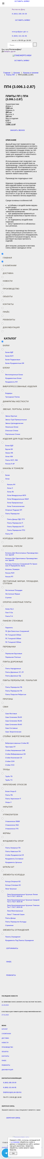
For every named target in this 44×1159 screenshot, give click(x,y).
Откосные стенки (11, 430)
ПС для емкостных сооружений (17, 631)
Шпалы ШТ (8, 867)
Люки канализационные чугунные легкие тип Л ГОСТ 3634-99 (22, 895)
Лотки (7, 479)
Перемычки (9, 647)
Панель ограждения (12, 937)
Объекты (8, 296)
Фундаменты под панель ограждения (19, 940)
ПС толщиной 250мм (13, 635)
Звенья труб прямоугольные (16, 420)
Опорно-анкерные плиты (17, 602)
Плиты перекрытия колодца (15, 922)
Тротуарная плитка (12, 397)
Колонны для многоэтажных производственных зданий (22, 554)
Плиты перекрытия (12, 513)
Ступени (8, 597)
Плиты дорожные (13, 662)
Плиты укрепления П (13, 799)
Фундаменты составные (14, 859)
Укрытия (8, 807)
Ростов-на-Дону (18, 9)
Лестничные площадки (13, 590)
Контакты (8, 304)
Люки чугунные (11, 889)
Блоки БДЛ (9, 445)
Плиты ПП (9, 534)
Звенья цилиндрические (14, 423)
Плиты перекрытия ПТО (16, 530)
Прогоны (8, 699)
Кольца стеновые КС (13, 885)
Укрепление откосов (15, 785)
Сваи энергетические (13, 732)
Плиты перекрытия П (15, 523)
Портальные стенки (12, 434)
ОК (13, 1153)
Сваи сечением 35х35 (13, 721)
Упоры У (8, 802)
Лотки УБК (9, 456)
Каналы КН (11, 484)
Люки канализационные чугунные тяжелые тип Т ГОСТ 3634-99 (23, 906)
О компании (9, 265)
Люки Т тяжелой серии (15, 914)
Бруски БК (9, 449)
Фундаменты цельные (13, 862)
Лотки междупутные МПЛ (16, 495)
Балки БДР (9, 352)
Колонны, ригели (12, 546)
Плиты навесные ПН (13, 851)
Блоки (6, 368)
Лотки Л (10, 488)
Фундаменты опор (13, 841)
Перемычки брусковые (13, 653)
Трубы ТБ (8, 776)
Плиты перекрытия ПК (13, 691)
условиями (15, 1142)
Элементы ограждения (16, 930)
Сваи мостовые (11, 713)
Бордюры (8, 393)
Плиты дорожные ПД (13, 676)
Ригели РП (9, 577)
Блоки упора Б (10, 791)
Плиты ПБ (9, 795)
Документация (11, 327)
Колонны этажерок (12, 569)
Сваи (5, 707)
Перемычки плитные (13, 657)
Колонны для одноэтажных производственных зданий (21, 559)
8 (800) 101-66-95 (19, 36)
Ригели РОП (9, 573)
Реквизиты (9, 320)
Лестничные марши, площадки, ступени (21, 582)
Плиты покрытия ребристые (15, 694)
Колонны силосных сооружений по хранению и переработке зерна (21, 565)
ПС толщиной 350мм (13, 642)
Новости (8, 281)
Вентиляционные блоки (14, 374)
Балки (6, 345)
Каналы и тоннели (13, 468)
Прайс (6, 312)
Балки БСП (9, 356)
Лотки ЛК (10, 492)
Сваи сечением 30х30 (13, 717)
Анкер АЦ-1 (9, 609)
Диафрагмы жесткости (16, 401)
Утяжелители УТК (11, 829)
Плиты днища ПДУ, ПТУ (16, 519)
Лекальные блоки (11, 427)
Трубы (6, 769)
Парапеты (9, 627)
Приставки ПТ (10, 747)
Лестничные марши (12, 594)
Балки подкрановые (12, 359)
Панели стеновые (13, 621)
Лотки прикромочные (15, 503)
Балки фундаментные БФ (14, 363)
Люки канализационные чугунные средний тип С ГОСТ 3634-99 (23, 901)
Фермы (6, 833)
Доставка (8, 273)
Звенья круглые (11, 416)
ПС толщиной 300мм (13, 638)
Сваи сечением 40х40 (13, 724)
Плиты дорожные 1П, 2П (14, 672)
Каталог (5, 1029)
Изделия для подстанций (17, 439)
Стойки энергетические (16, 736)
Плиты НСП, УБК (11, 460)
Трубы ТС (9, 780)
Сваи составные (11, 728)
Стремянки (9, 925)
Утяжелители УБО (12, 825)
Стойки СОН (9, 761)
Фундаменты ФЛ (11, 382)
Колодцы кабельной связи (18, 538)
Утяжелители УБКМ (12, 821)
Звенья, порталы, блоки (16, 409)
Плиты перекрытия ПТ (15, 526)
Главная (7, 258)
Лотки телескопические (15, 506)
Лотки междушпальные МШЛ (18, 499)
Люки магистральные (15, 911)
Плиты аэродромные (13, 668)
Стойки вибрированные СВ (15, 754)
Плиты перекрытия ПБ (13, 687)
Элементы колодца (14, 875)
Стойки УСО (9, 765)
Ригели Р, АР (10, 464)
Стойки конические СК (13, 758)
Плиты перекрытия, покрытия (20, 680)
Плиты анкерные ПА (12, 848)
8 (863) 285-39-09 (19, 14)
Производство (11, 289)
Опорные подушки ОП (13, 510)
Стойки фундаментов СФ (14, 855)
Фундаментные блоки (13, 378)
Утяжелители (10, 815)
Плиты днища (10, 918)
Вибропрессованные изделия (20, 386)
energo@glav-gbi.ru (20, 32)
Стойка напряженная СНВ (15, 750)
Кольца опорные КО (13, 881)
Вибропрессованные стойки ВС (17, 743)
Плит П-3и (9, 612)
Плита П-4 (9, 616)
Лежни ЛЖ (9, 453)
